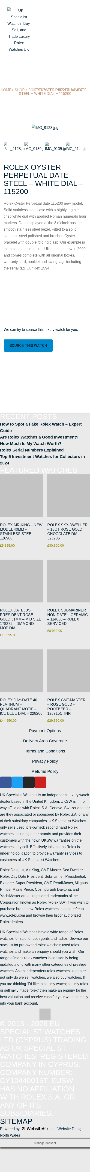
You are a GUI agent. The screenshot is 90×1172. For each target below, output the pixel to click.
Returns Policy (45, 771)
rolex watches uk (61, 971)
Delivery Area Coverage (45, 741)
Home (6, 90)
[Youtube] (40, 782)
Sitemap (16, 1121)
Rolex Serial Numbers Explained (32, 450)
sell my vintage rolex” (21, 990)
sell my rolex (78, 984)
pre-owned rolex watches (39, 945)
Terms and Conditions (45, 751)
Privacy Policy (45, 761)
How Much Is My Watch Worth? (30, 443)
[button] (9, 128)
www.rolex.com (12, 915)
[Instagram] (29, 782)
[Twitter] (17, 782)
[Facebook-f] (6, 782)
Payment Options (45, 730)
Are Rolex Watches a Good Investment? (39, 437)
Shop (20, 90)
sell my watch (55, 984)
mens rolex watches (30, 958)
